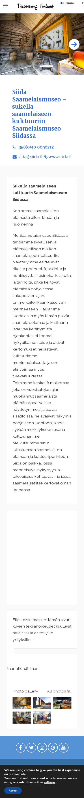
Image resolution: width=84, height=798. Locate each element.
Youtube (63, 748)
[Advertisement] (42, 558)
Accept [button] (13, 790)
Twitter (31, 748)
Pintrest (52, 748)
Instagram (42, 748)
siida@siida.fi (30, 156)
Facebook (20, 748)
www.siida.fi (60, 156)
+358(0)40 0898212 (35, 147)
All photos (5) (59, 691)
